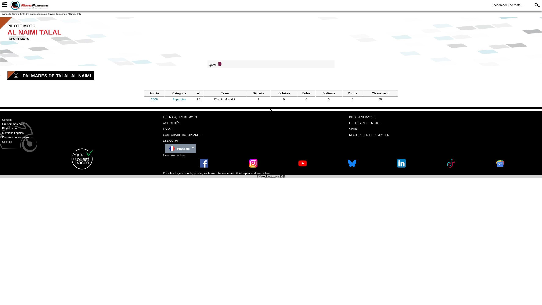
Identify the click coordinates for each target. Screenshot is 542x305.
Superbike (179, 99)
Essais (168, 129)
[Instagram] (253, 166)
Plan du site (9, 128)
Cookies (7, 141)
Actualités (171, 123)
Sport (354, 129)
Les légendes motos (365, 123)
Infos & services (362, 117)
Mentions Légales (13, 132)
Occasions (171, 141)
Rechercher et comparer (369, 135)
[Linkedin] (401, 166)
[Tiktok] (451, 166)
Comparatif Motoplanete (183, 135)
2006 (154, 99)
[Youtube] (302, 166)
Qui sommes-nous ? (14, 124)
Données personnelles (15, 137)
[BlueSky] (352, 166)
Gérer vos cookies (174, 155)
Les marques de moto (180, 117)
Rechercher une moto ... (507, 5)
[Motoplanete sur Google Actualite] (500, 166)
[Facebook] (204, 166)
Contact (7, 119)
